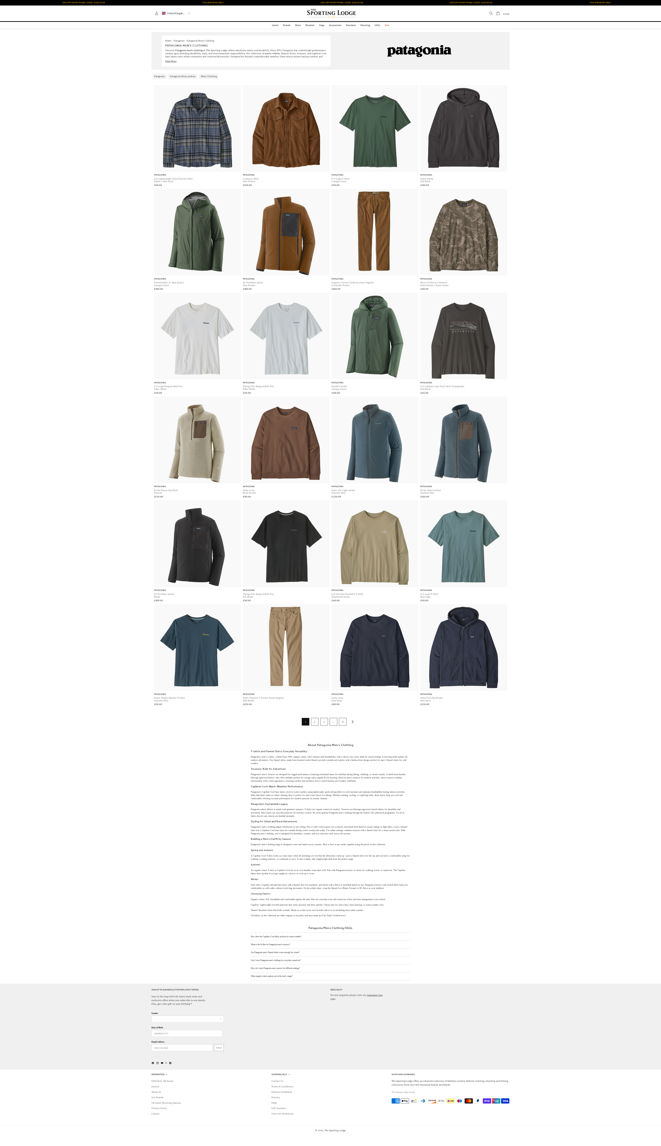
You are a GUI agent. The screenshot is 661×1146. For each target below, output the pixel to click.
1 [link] (305, 722)
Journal (155, 1086)
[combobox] (185, 1019)
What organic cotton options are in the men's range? (272, 976)
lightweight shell (324, 859)
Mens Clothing (209, 76)
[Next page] (352, 722)
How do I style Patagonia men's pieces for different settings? (275, 968)
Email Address (158, 1041)
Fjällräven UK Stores (162, 1081)
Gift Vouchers (278, 1108)
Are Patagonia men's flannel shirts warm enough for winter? (275, 952)
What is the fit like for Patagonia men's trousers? (270, 944)
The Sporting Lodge (335, 1130)
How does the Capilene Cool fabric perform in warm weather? (276, 936)
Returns (275, 1097)
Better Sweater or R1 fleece (355, 888)
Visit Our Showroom (282, 1113)
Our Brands (157, 1097)
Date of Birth (157, 1027)
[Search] (491, 13)
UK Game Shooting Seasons (166, 1103)
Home (168, 40)
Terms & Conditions (282, 1086)
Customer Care (375, 995)
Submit (219, 1047)
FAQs (274, 1103)
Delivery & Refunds (281, 1092)
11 (343, 722)
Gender (154, 1013)
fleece (337, 885)
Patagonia (179, 40)
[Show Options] (220, 1019)
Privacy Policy (159, 1108)
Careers (155, 1113)
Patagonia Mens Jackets (183, 76)
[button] (498, 13)
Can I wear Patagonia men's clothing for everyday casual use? (276, 960)
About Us (156, 1092)
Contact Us (277, 1081)
